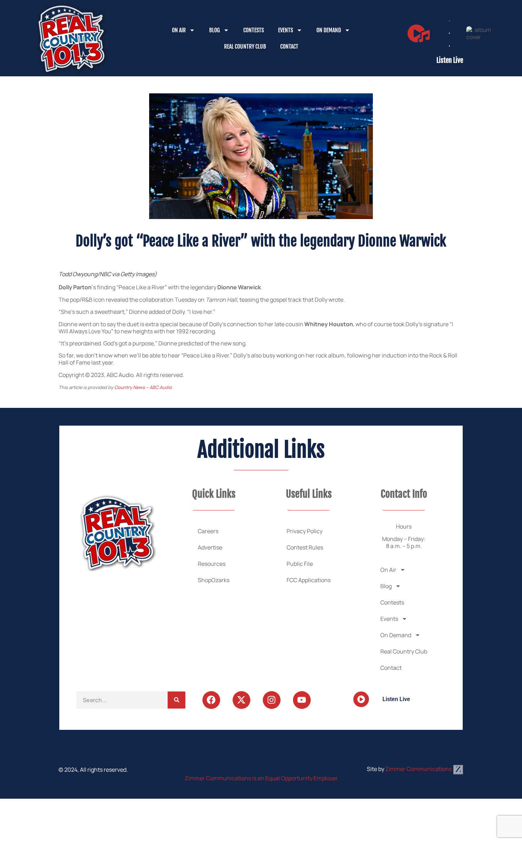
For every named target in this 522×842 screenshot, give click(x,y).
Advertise (210, 547)
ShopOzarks (213, 580)
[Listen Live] (418, 33)
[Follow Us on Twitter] (241, 700)
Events (285, 30)
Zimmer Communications (419, 769)
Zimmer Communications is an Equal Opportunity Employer (261, 778)
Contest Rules (305, 547)
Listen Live (449, 60)
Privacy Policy (304, 531)
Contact (289, 46)
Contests (253, 30)
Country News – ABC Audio (143, 387)
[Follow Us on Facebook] (211, 700)
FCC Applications (309, 580)
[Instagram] (272, 700)
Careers (208, 531)
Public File (300, 564)
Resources (211, 564)
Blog (214, 30)
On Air (179, 30)
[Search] (176, 700)
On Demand (328, 30)
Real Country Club (245, 46)
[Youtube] (302, 700)
